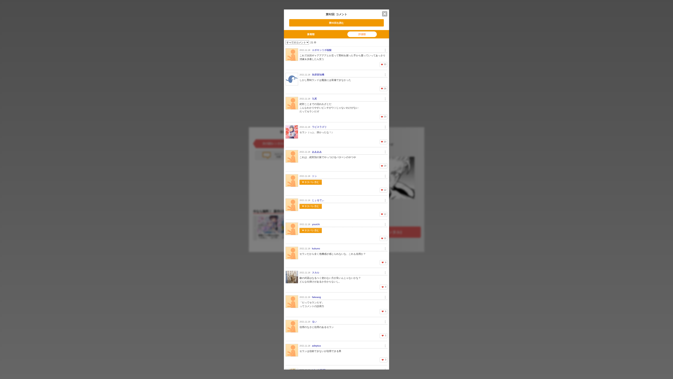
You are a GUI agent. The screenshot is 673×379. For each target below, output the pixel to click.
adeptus (316, 345)
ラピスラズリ (319, 126)
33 (385, 64)
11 (385, 238)
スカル (315, 272)
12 (385, 190)
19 (385, 166)
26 (385, 88)
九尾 (314, 98)
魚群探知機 (318, 74)
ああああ (317, 151)
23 (385, 116)
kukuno (316, 248)
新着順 (311, 34)
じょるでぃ (318, 200)
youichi (316, 224)
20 (385, 142)
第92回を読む (336, 22)
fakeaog (316, 297)
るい (314, 321)
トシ (314, 176)
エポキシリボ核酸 (322, 50)
